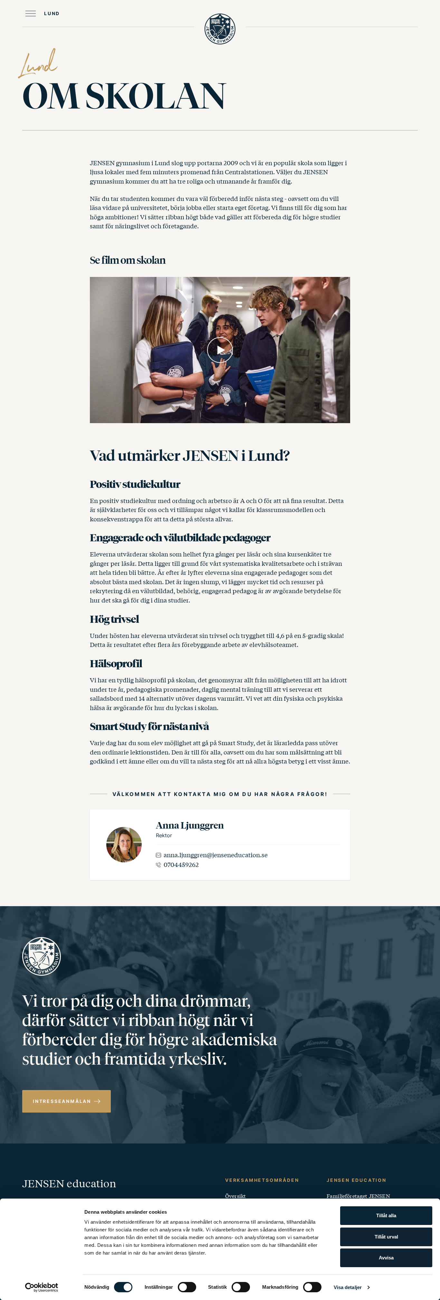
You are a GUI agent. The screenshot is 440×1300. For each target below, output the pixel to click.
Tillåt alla (386, 1215)
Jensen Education (357, 1180)
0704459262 (181, 864)
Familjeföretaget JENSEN (358, 1195)
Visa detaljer (348, 1287)
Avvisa (386, 1257)
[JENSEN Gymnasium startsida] (220, 29)
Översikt (235, 1195)
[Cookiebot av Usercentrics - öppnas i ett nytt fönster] (42, 1287)
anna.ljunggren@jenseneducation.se (216, 854)
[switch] (187, 1287)
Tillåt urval (386, 1236)
